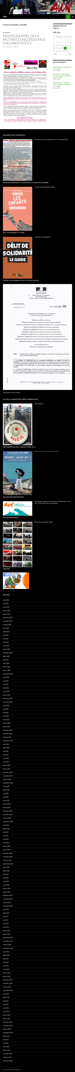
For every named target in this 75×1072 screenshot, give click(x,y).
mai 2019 (5, 835)
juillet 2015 (6, 997)
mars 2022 (6, 719)
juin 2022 (5, 709)
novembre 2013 (7, 1054)
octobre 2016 (7, 944)
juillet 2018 (6, 871)
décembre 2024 (7, 653)
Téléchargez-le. (39, 403)
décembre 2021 (7, 730)
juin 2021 (5, 751)
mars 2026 (6, 607)
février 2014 (6, 1050)
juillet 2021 (6, 748)
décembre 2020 (7, 772)
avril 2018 (6, 881)
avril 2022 (6, 716)
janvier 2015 (6, 1018)
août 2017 (6, 909)
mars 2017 (6, 927)
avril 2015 (6, 1008)
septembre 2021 (8, 740)
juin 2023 (5, 681)
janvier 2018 (6, 892)
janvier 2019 (6, 850)
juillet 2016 (6, 955)
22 (65, 48)
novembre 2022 (7, 702)
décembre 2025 (7, 617)
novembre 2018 (7, 857)
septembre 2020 (8, 783)
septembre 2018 (8, 864)
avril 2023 (6, 688)
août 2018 (6, 867)
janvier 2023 (6, 695)
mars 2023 (6, 691)
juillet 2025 (6, 631)
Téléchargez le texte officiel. (11, 392)
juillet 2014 (6, 1036)
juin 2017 (5, 916)
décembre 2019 (7, 811)
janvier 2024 (6, 670)
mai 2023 (5, 684)
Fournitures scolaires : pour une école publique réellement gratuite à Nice (62, 75)
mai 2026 (5, 603)
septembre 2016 (8, 948)
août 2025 (6, 628)
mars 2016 (6, 969)
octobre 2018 (7, 860)
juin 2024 (5, 660)
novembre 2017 (7, 899)
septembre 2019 (8, 821)
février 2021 (6, 765)
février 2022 (6, 723)
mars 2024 (6, 663)
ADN (5, 17)
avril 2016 (6, 966)
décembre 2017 (7, 895)
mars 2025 (6, 646)
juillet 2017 (6, 913)
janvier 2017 (6, 934)
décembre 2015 (7, 980)
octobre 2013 (7, 1057)
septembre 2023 (8, 674)
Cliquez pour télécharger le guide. (45, 187)
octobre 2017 (7, 902)
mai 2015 (5, 1004)
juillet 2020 (6, 790)
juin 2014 (5, 1039)
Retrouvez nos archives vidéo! (44, 522)
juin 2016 (5, 959)
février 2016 (6, 973)
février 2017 (6, 930)
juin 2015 (5, 1001)
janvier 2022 (6, 726)
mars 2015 (6, 1011)
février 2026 (6, 610)
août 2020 (6, 786)
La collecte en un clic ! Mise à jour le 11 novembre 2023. (51, 139)
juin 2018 (5, 874)
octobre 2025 (7, 624)
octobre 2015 (7, 987)
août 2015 (6, 994)
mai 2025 (5, 638)
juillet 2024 (6, 656)
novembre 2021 (7, 733)
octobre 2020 (7, 779)
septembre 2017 (8, 906)
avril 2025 (6, 642)
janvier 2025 (6, 649)
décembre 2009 (7, 1061)
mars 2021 (6, 762)
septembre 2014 (8, 1032)
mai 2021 (5, 755)
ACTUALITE (6, 32)
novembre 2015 (7, 983)
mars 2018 (6, 885)
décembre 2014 (7, 1022)
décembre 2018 (7, 853)
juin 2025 (5, 635)
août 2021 (6, 744)
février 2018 (6, 888)
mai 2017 (5, 920)
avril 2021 (6, 758)
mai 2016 (5, 962)
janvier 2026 (6, 614)
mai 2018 (5, 878)
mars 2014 (6, 1046)
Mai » (69, 54)
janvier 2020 (6, 807)
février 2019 (6, 846)
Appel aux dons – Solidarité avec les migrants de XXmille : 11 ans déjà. (62, 84)
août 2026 (6, 600)
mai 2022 (5, 712)
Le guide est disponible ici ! (43, 237)
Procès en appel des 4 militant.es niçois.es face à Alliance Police (24, 39)
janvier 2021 (6, 769)
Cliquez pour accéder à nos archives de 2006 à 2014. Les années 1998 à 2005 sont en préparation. (53, 502)
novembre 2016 (7, 941)
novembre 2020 (7, 776)
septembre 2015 (8, 990)
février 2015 (6, 1015)
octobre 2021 (7, 737)
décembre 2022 (7, 698)
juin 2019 (5, 832)
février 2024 (6, 667)
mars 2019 (6, 842)
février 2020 (6, 804)
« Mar (55, 54)
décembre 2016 (7, 937)
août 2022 (6, 705)
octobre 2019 (7, 818)
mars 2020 (6, 800)
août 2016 (6, 952)
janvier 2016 (6, 976)
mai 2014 (5, 1043)
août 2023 (6, 677)
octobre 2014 (7, 1029)
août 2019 (6, 825)
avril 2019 (6, 839)
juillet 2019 (6, 828)
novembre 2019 (7, 814)
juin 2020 (5, 793)
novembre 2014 (7, 1025)
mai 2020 (5, 797)
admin (17, 46)
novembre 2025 (7, 621)
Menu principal (72, 16)
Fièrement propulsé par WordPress (12, 1069)
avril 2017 (6, 923)
